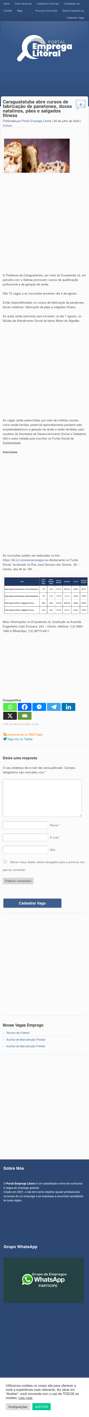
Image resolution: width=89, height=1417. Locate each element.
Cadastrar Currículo (48, 3)
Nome (55, 825)
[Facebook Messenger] (39, 707)
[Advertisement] (44, 225)
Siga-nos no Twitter (20, 739)
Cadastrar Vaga (75, 17)
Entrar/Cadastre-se (73, 10)
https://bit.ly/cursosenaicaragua (23, 560)
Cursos (7, 125)
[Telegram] (54, 707)
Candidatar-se (72, 3)
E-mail (55, 837)
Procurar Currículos (46, 10)
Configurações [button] (17, 1407)
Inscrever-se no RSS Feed (24, 734)
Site (52, 849)
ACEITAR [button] (41, 1407)
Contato (8, 10)
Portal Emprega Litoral (36, 121)
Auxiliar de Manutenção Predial (25, 1039)
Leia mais (25, 1398)
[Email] (24, 716)
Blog (19, 10)
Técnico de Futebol (18, 1033)
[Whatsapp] (10, 707)
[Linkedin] (68, 707)
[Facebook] (24, 707)
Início (7, 3)
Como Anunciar (23, 3)
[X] (10, 716)
